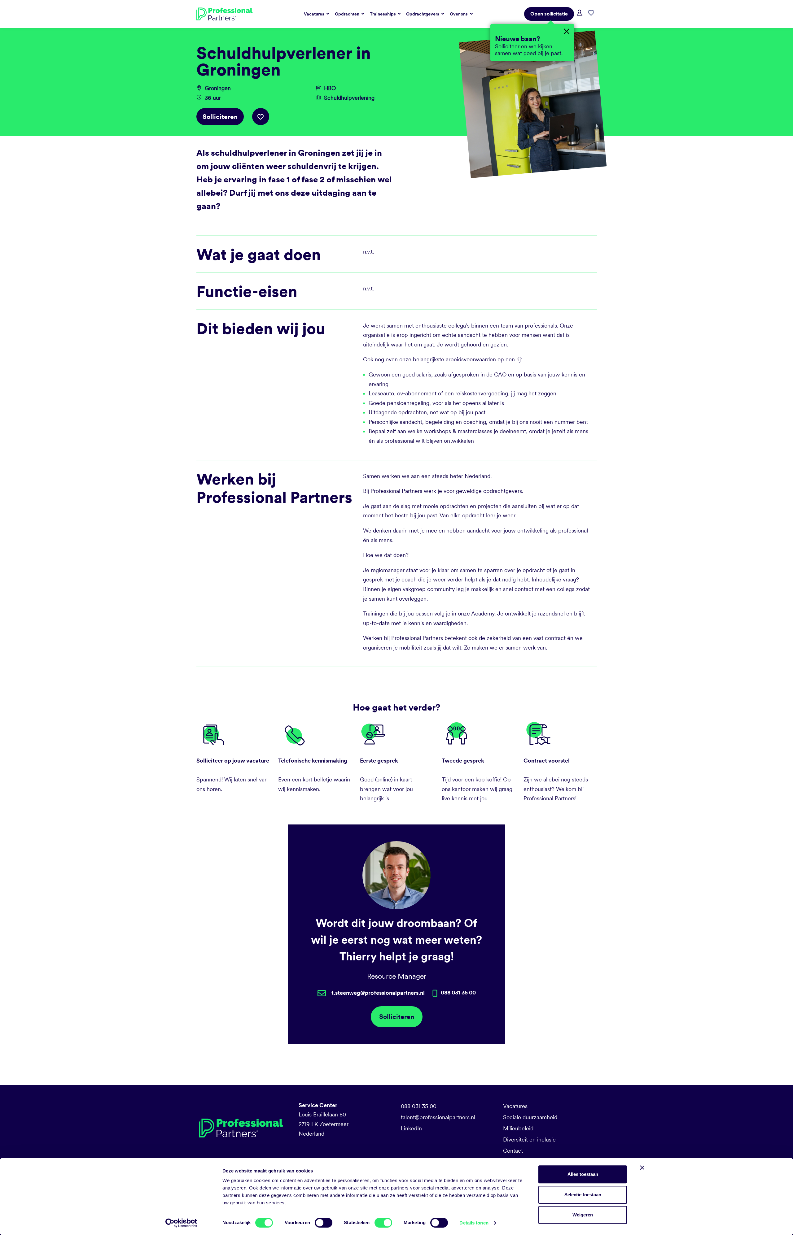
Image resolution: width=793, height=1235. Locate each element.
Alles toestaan (582, 1174)
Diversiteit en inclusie (529, 1139)
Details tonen (473, 1222)
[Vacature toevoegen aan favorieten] (260, 116)
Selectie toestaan (582, 1194)
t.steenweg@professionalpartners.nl (378, 992)
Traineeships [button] (383, 14)
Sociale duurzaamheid (530, 1117)
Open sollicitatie (549, 14)
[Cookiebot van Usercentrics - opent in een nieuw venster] (181, 1223)
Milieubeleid (518, 1128)
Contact (513, 1150)
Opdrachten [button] (347, 14)
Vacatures (515, 1106)
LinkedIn (411, 1128)
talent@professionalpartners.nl (438, 1117)
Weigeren (582, 1214)
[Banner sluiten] (642, 1167)
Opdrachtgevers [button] (423, 14)
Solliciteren (220, 116)
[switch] (323, 1223)
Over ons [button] (459, 14)
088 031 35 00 (418, 1106)
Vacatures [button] (314, 14)
